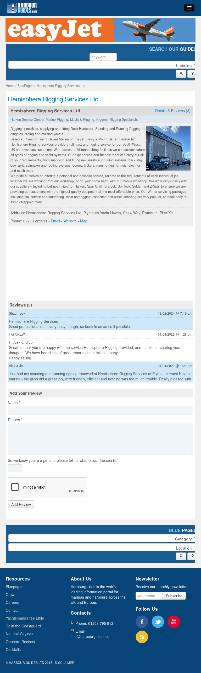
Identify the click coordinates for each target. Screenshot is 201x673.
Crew (10, 594)
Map (83, 220)
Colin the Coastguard (23, 625)
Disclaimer (64, 662)
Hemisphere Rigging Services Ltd (60, 85)
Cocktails (13, 649)
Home (10, 85)
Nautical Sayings (19, 633)
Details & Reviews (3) (173, 110)
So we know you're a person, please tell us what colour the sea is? (63, 460)
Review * (15, 419)
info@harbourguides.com (92, 636)
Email (55, 220)
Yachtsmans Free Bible (25, 618)
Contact (12, 610)
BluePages (25, 85)
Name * (14, 402)
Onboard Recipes (20, 641)
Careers (12, 602)
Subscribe (174, 595)
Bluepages (14, 586)
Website (70, 220)
